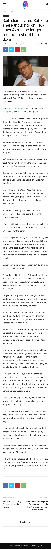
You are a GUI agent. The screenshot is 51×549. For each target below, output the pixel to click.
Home (5, 12)
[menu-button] (4, 4)
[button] (47, 4)
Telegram (7, 111)
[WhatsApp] (23, 49)
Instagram (19, 108)
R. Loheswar (9, 44)
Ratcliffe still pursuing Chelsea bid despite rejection (12, 504)
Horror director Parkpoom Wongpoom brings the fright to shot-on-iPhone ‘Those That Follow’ (37, 505)
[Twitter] (11, 49)
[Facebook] (5, 49)
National (13, 12)
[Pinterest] (17, 49)
